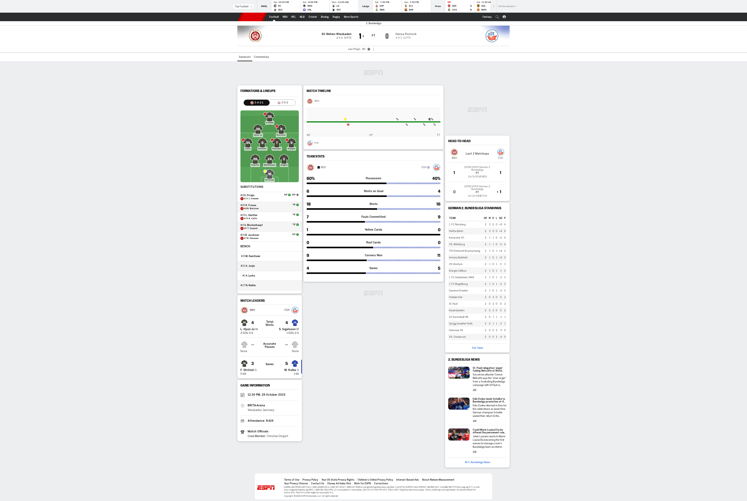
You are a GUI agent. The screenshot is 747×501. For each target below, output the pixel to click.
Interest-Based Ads (407, 479)
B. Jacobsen (252, 235)
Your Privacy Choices (296, 483)
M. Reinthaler (253, 256)
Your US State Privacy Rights (337, 479)
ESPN (252, 17)
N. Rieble (251, 285)
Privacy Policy (310, 479)
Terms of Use (291, 479)
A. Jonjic (250, 266)
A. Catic (253, 218)
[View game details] (477, 172)
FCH (316, 143)
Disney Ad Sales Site (339, 483)
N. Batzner (253, 208)
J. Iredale (254, 199)
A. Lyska (250, 275)
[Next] (493, 6)
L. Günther (252, 215)
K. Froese (251, 205)
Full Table (477, 348)
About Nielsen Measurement (438, 479)
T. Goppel (252, 228)
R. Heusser (253, 238)
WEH (316, 101)
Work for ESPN (362, 483)
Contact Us (317, 483)
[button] (497, 16)
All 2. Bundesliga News (477, 462)
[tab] (257, 103)
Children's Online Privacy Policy (375, 479)
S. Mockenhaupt (253, 225)
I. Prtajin (249, 195)
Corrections (381, 483)
